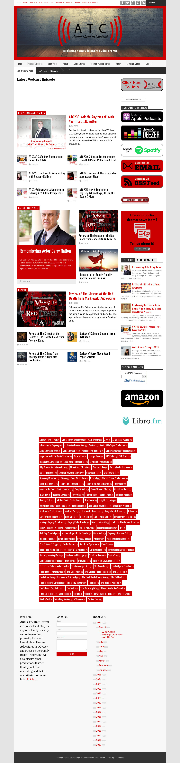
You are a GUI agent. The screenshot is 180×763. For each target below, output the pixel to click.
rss (143, 3)
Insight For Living (106, 500)
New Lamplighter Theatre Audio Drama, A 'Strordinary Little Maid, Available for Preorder (146, 308)
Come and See (99, 467)
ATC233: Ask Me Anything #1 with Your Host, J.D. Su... (111, 634)
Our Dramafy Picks (90, 3)
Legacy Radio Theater (77, 522)
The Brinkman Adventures (51, 571)
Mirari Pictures (86, 527)
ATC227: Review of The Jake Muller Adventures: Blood (97, 175)
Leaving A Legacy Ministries (51, 522)
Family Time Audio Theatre (97, 483)
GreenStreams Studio (100, 489)
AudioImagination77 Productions (120, 450)
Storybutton (83, 560)
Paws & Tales (83, 538)
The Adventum (100, 566)
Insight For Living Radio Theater (53, 505)
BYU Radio (123, 456)
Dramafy (94, 478)
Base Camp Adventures (49, 461)
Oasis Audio (98, 533)
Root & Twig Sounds (76, 549)
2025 (99, 674)
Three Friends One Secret (112, 588)
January (103, 670)
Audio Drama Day (70, 450)
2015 (99, 721)
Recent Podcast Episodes (31, 113)
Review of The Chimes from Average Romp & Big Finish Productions (43, 356)
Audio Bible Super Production (112, 445)
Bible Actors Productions (75, 461)
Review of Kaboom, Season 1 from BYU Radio (97, 335)
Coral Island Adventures (120, 467)
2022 (99, 689)
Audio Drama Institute (91, 450)
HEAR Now (44, 494)
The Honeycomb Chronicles (51, 582)
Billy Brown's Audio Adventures (53, 467)
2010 (99, 745)
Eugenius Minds (133, 63)
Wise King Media (61, 599)
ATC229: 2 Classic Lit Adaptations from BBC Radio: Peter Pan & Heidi (97, 158)
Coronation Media (47, 472)
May (101, 651)
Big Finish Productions (99, 461)
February (103, 665)
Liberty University (99, 522)
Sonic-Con (112, 555)
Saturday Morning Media (50, 555)
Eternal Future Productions (113, 478)
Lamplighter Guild (102, 516)
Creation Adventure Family (70, 472)
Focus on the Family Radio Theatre (54, 489)
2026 (99, 622)
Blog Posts (52, 63)
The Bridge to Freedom (121, 566)
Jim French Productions (50, 511)
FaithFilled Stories (47, 483)
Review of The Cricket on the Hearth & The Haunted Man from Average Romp (46, 336)
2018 (99, 707)
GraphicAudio (80, 489)
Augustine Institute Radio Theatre (54, 456)
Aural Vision (79, 456)
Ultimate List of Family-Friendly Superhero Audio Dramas (95, 276)
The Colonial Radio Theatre (96, 571)
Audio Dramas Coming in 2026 (145, 347)
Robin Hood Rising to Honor (51, 549)
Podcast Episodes (34, 63)
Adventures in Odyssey (49, 445)
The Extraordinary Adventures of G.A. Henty (58, 577)
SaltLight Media (97, 549)
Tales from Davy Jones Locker (105, 560)
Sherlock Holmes (96, 555)
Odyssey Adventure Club (118, 533)
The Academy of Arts (80, 566)
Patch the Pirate (65, 538)
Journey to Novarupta (91, 511)
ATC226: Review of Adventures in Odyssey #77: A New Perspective (46, 191)
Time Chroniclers (47, 593)
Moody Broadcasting (106, 527)
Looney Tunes (45, 527)
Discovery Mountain (48, 478)
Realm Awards (69, 544)
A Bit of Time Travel (48, 439)
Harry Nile (90, 494)
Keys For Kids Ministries (50, 516)
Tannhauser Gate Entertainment (53, 566)
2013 (99, 731)
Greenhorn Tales (121, 489)
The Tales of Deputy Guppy (51, 588)
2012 (99, 735)
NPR (121, 527)
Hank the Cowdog (59, 494)
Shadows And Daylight (75, 555)
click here (31, 679)
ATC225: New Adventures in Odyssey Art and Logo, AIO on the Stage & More (97, 192)
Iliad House (89, 500)
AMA (106, 439)
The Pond (92, 582)
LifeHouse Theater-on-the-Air (124, 522)
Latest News (48, 70)
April (101, 656)
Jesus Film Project (121, 505)
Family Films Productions (70, 483)
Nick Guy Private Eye (48, 533)
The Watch (71, 588)
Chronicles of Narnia (79, 467)
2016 (99, 717)
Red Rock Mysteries (88, 544)
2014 (99, 726)
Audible (92, 445)
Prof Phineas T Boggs (49, 544)
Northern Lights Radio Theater (75, 533)
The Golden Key (117, 577)
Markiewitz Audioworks (65, 527)
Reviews (22, 289)
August (102, 627)
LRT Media (84, 516)
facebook (122, 3)
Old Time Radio (46, 538)
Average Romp (94, 456)
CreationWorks (110, 472)
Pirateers (98, 538)
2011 (99, 740)
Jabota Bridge (78, 505)
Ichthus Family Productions (68, 500)
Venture (76, 593)
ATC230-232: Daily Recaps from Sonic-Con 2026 (46, 158)
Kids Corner (70, 516)
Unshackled (64, 593)
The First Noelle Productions (94, 577)
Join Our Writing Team (64, 3)
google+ (133, 3)
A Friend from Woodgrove (73, 439)
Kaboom (131, 511)
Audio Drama (79, 63)
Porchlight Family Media (117, 538)
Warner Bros (123, 593)
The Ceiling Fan (73, 571)
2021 (99, 693)
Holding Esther (46, 500)
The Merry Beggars (75, 582)
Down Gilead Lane (78, 478)
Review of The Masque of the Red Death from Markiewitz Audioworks (97, 237)
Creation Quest (92, 472)
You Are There (94, 599)
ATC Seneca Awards (120, 439)
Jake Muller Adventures (98, 505)
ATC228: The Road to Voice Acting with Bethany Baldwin (47, 175)
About (25, 3)
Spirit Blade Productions (50, 560)
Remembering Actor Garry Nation (45, 251)
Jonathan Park (70, 511)
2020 (99, 698)
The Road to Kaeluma (110, 582)
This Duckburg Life (88, 588)
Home (19, 3)
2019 (99, 703)
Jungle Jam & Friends (114, 511)
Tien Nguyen (119, 758)
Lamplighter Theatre (123, 516)
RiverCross (106, 544)
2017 (99, 712)
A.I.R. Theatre (94, 439)
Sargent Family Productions (120, 549)
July (101, 642)
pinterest (138, 3)
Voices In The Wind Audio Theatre (98, 593)
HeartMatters (105, 494)
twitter (127, 3)
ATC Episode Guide (46, 3)
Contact (33, 3)
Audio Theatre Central (102, 758)
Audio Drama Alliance (49, 450)
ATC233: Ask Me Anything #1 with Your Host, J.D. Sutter (91, 119)
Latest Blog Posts (28, 208)
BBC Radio (109, 456)
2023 (99, 684)
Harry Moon (77, 494)
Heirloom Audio (122, 494)
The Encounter (119, 571)
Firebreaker (119, 483)
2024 (99, 679)
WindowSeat (45, 599)
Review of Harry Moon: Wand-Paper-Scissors (95, 355)
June (101, 646)
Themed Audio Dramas (100, 63)
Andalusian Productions (74, 445)
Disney (64, 478)
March (102, 661)
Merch (77, 3)
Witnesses (78, 599)
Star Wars (69, 560)
